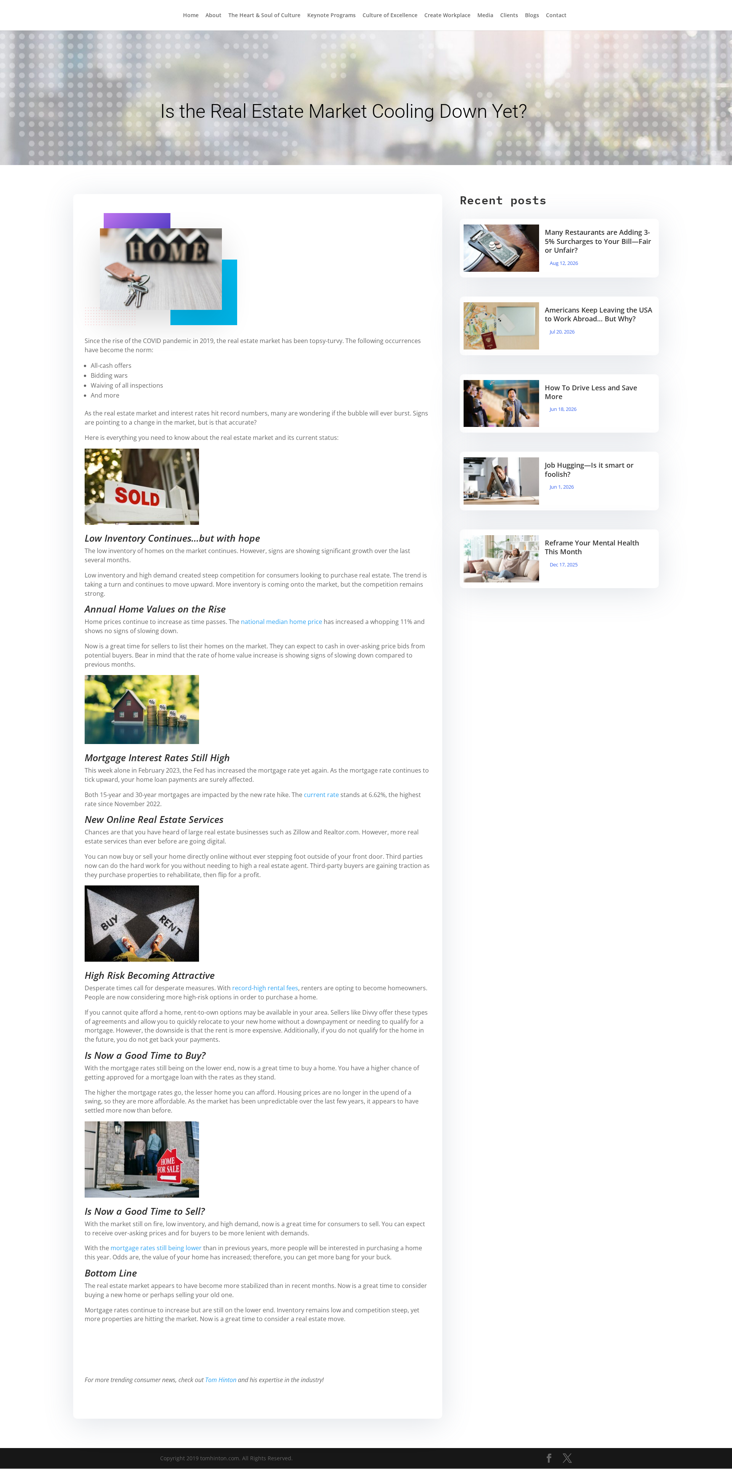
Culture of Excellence (390, 16)
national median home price (281, 621)
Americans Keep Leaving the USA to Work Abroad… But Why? (598, 314)
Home (191, 16)
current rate (321, 795)
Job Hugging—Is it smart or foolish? (589, 469)
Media (485, 16)
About (213, 16)
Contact (556, 16)
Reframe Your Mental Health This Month (592, 547)
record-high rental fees (265, 988)
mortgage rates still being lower (156, 1248)
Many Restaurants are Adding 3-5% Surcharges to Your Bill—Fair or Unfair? (598, 241)
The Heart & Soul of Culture (264, 16)
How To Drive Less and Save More (591, 392)
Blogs (532, 16)
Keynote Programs (331, 16)
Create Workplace (447, 16)
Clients (509, 16)
